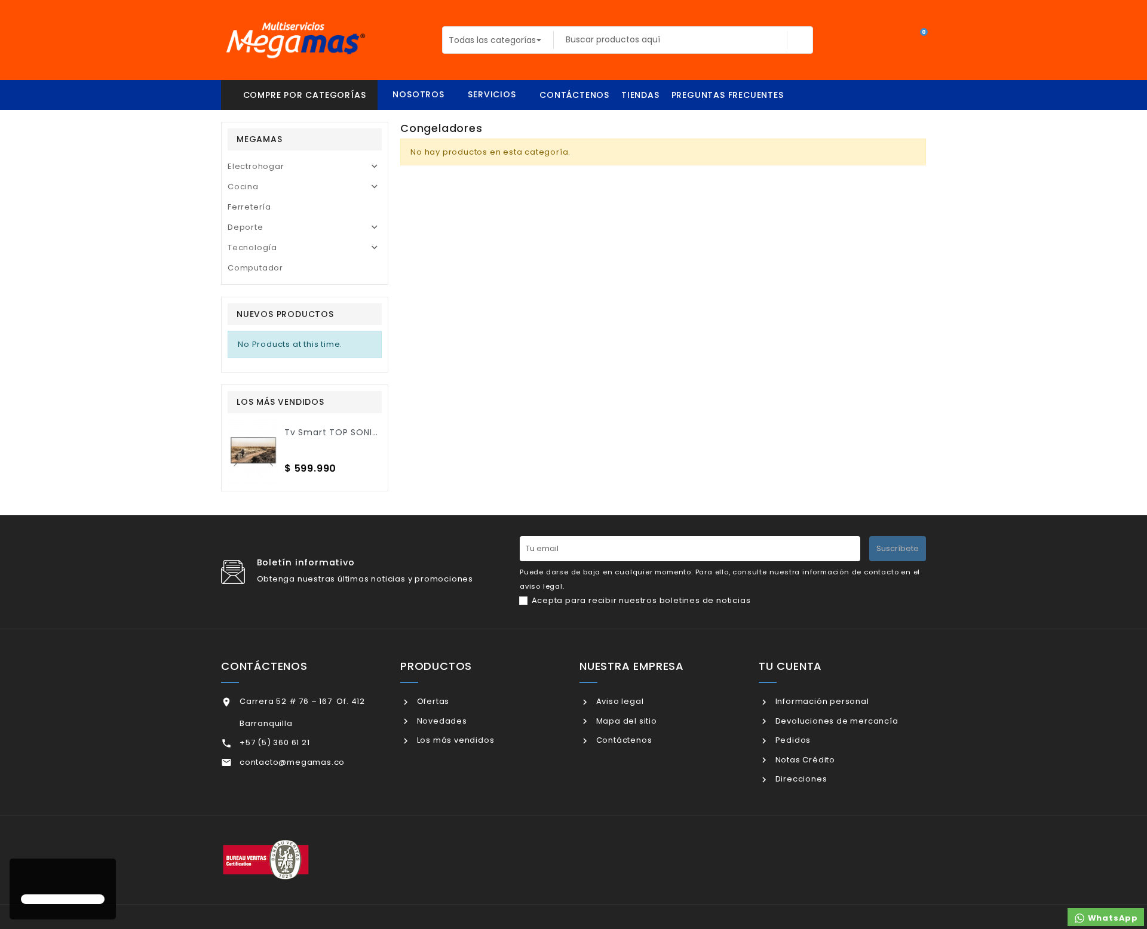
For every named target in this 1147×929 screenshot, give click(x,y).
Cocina (243, 186)
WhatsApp (1111, 918)
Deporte (245, 227)
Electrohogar (256, 166)
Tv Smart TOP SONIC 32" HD (347, 432)
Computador (255, 267)
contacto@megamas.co (292, 762)
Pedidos (792, 740)
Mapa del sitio (625, 721)
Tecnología (252, 247)
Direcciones (800, 779)
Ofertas (432, 701)
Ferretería (249, 207)
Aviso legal (618, 701)
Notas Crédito (804, 759)
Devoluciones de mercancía (835, 721)
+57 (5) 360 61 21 (275, 742)
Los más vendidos (454, 740)
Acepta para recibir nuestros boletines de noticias (641, 600)
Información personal (821, 701)
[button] (22, 877)
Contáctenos (623, 740)
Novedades (441, 721)
